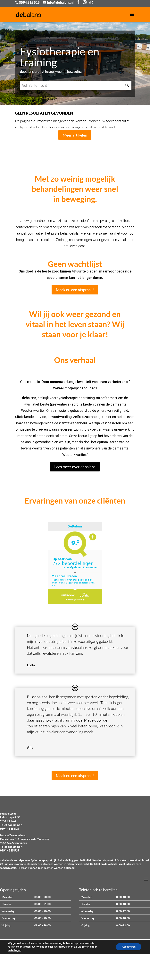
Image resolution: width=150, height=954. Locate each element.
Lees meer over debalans (75, 466)
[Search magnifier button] (127, 85)
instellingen (14, 950)
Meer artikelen (75, 135)
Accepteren (129, 947)
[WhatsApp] (91, 2)
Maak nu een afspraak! (75, 289)
